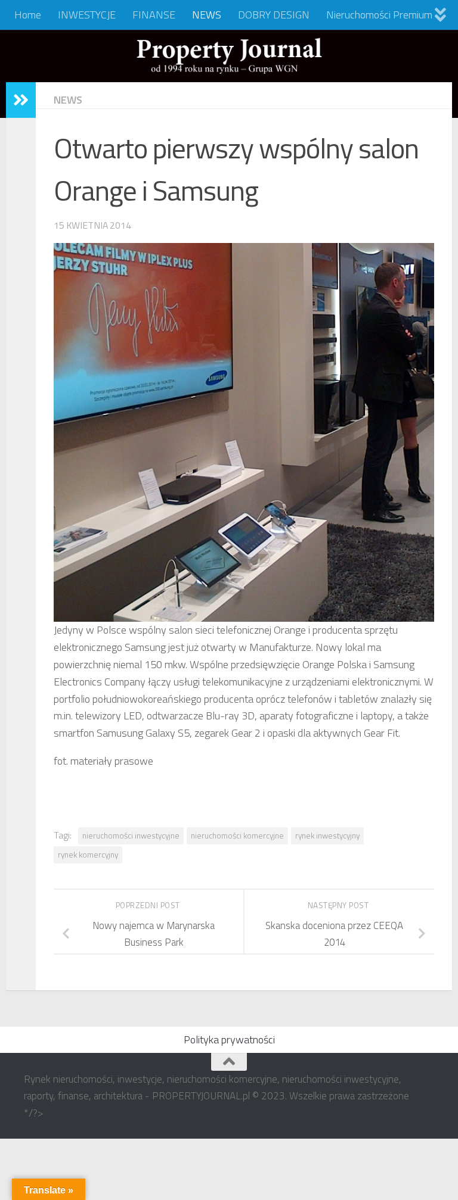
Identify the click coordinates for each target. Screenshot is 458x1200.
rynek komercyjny (88, 855)
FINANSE (153, 15)
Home (27, 15)
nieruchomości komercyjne (237, 835)
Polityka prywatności (229, 1039)
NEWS (206, 15)
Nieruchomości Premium (379, 15)
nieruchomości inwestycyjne (131, 835)
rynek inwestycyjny (327, 835)
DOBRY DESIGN (274, 15)
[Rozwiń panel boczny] (21, 100)
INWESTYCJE (87, 15)
